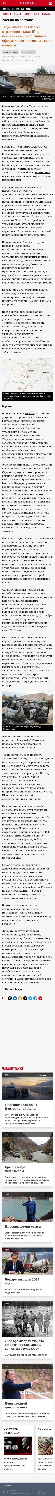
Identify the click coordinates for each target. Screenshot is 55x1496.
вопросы (39, 641)
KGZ (8, 9)
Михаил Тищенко (10, 52)
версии (29, 413)
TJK (13, 9)
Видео (28, 14)
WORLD (28, 9)
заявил (29, 209)
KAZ (4, 9)
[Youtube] (40, 998)
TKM (17, 9)
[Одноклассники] (20, 998)
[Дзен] (25, 998)
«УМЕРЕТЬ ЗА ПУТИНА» (12, 1431)
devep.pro (41, 1493)
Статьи (17, 14)
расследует (9, 556)
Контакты (7, 1485)
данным (43, 256)
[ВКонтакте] (15, 998)
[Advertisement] (27, 1034)
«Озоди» (44, 341)
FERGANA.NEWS (27, 3)
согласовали (38, 567)
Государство (24, 57)
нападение (31, 110)
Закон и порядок (9, 57)
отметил (31, 509)
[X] (10, 998)
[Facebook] (35, 998)
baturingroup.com (16, 1493)
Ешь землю (45, 1429)
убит (31, 486)
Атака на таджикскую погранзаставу (17, 60)
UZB (22, 9)
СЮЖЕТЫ (46, 14)
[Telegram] (30, 998)
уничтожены (42, 172)
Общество (36, 57)
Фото (36, 14)
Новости (7, 14)
